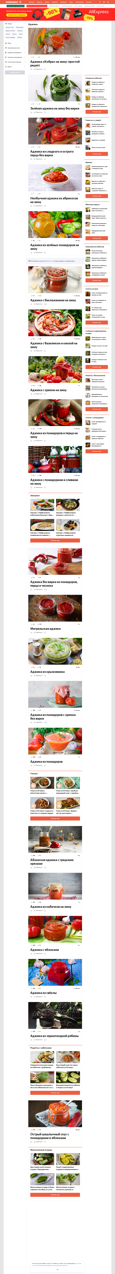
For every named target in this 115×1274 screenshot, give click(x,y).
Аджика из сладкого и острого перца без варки (52, 153)
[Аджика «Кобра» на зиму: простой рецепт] (55, 41)
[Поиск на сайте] (100, 2)
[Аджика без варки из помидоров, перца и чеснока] (55, 561)
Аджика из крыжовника (47, 671)
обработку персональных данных (57, 1265)
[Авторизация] (108, 2)
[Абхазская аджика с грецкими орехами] (55, 839)
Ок (57, 1269)
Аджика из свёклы (43, 992)
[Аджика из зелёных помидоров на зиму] (55, 224)
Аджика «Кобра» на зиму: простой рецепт (55, 63)
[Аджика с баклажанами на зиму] (55, 279)
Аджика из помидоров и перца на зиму (54, 434)
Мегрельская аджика (45, 628)
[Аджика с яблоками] (55, 929)
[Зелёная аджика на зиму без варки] (55, 88)
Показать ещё (55, 540)
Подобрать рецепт (15, 72)
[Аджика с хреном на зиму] (55, 369)
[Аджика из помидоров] (55, 741)
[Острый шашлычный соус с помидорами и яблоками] (55, 1113)
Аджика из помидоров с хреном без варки (53, 716)
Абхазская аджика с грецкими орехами (51, 861)
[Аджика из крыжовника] (55, 651)
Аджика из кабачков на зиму (50, 906)
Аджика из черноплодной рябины (54, 1036)
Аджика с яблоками (44, 949)
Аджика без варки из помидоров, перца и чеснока (54, 583)
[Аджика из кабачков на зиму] (55, 886)
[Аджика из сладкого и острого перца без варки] (55, 131)
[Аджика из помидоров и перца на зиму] (55, 412)
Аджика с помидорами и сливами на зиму (54, 481)
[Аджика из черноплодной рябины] (55, 1015)
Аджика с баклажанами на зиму (53, 300)
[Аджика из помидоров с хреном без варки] (55, 694)
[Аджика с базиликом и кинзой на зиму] (55, 322)
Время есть (49, 261)
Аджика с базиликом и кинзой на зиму (53, 345)
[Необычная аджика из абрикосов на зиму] (55, 177)
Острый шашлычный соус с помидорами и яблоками (49, 1136)
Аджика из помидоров (46, 761)
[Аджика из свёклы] (55, 972)
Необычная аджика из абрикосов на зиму (54, 200)
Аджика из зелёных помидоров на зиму (54, 246)
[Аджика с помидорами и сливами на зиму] (55, 459)
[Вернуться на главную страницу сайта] (12, 2)
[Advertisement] (96, 48)
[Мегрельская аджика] (55, 608)
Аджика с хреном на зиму (48, 390)
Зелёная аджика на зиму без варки (54, 108)
